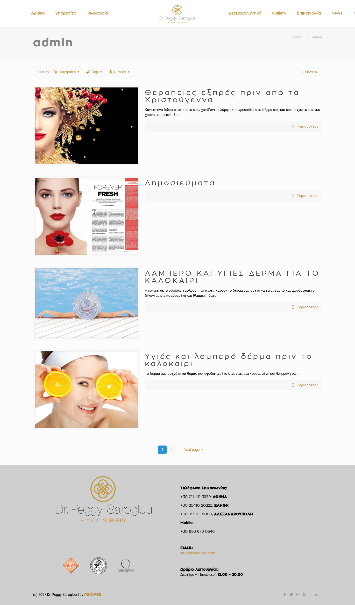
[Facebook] (284, 594)
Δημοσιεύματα (180, 183)
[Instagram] (297, 594)
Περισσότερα (307, 126)
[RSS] (304, 594)
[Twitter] (291, 594)
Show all (311, 72)
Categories (67, 72)
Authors (119, 72)
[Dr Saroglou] (177, 14)
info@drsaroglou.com (197, 553)
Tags (95, 72)
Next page (192, 449)
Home (296, 37)
